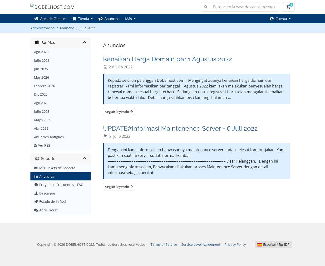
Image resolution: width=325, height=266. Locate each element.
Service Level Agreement (200, 244)
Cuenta (281, 18)
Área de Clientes (52, 18)
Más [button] (129, 18)
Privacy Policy (235, 244)
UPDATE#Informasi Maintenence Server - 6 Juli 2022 (180, 128)
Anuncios (111, 18)
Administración (42, 28)
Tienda (83, 18)
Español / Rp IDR (276, 244)
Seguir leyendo (117, 111)
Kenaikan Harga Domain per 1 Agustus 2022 (167, 59)
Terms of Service (164, 244)
